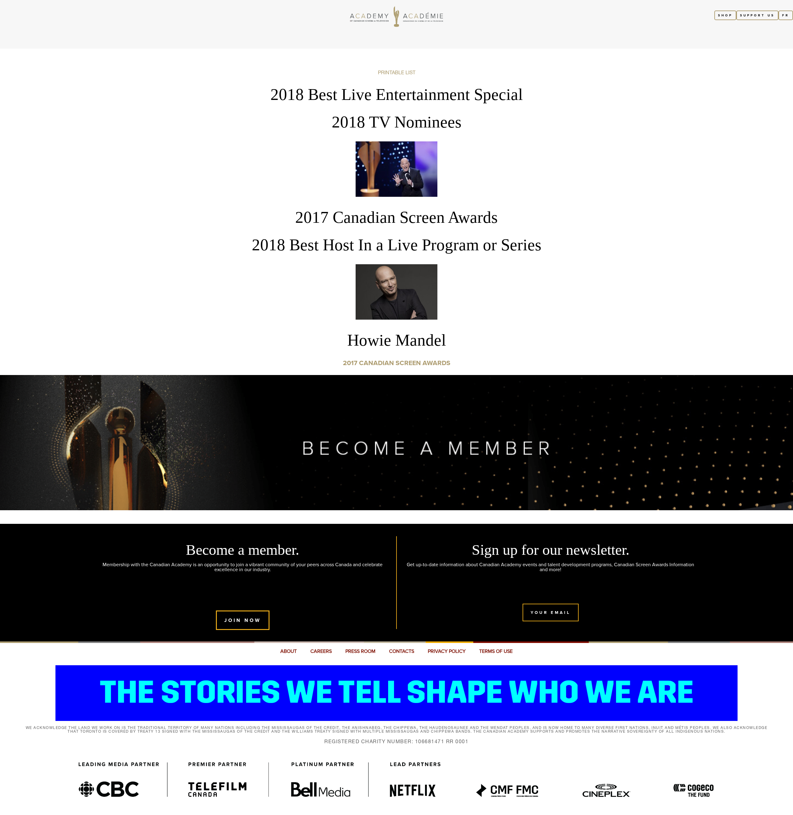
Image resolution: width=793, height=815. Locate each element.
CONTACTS (401, 651)
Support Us (757, 15)
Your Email (551, 612)
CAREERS (321, 651)
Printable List (396, 72)
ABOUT (288, 651)
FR (785, 15)
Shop (725, 15)
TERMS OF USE (496, 651)
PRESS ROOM (360, 651)
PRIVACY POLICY (447, 651)
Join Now (242, 620)
